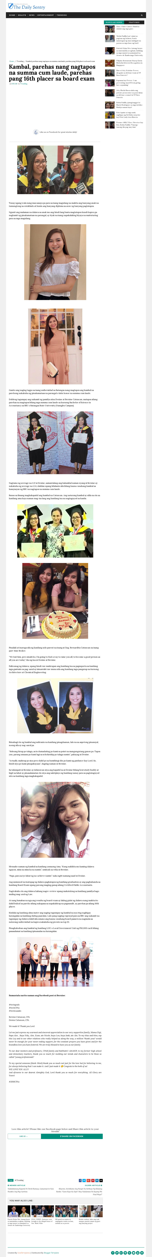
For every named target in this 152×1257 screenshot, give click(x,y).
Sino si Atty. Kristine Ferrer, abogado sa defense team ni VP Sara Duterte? (128, 72)
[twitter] (117, 1253)
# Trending (19, 1180)
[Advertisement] (55, 39)
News (32, 15)
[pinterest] (142, 1253)
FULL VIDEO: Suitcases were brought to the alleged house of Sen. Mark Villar (41, 1221)
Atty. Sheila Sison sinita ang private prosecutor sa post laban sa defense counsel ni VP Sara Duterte (129, 93)
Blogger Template (51, 1253)
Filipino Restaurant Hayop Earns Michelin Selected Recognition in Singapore (129, 63)
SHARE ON (72, 1136)
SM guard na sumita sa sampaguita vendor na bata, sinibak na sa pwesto (64, 1221)
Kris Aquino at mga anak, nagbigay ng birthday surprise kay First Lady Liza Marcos (128, 114)
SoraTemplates (24, 1253)
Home (12, 15)
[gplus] (121, 1253)
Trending (62, 15)
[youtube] (138, 1253)
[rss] (129, 1253)
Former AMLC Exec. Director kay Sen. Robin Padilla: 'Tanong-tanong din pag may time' (129, 124)
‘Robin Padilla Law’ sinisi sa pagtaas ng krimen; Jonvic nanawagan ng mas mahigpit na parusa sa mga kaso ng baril (128, 39)
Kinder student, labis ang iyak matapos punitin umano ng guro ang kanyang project (89, 1221)
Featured (134, 22)
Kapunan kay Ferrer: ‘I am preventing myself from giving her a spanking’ (128, 82)
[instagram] (125, 1253)
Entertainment (45, 15)
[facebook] (113, 1253)
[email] (133, 1253)
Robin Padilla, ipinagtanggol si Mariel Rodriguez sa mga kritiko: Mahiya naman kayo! (129, 105)
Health (22, 15)
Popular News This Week (114, 22)
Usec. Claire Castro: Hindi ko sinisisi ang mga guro (127, 27)
